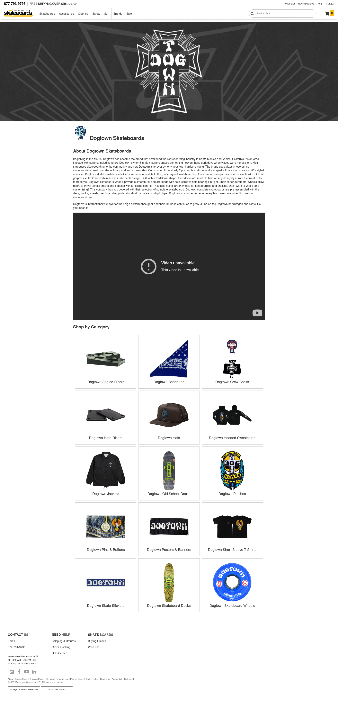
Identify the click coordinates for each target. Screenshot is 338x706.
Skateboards (47, 13)
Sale (129, 13)
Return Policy (21, 678)
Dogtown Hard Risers (105, 437)
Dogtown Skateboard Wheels (232, 605)
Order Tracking (61, 647)
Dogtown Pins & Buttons (106, 549)
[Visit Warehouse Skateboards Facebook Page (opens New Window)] (19, 672)
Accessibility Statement (123, 678)
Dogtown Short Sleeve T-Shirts (232, 549)
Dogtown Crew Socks (232, 381)
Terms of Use (62, 678)
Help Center (59, 653)
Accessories (66, 13)
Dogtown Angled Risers (105, 381)
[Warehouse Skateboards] (20, 14)
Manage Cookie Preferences (24, 689)
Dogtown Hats (169, 437)
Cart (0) (330, 3)
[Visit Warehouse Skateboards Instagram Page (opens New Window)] (12, 672)
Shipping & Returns (64, 641)
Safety (96, 13)
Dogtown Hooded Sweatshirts (232, 437)
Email (11, 641)
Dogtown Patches (232, 493)
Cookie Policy (91, 678)
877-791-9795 (14, 4)
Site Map (50, 678)
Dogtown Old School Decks (168, 493)
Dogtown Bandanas (169, 381)
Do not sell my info (57, 689)
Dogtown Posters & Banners (169, 549)
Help (320, 3)
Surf (106, 13)
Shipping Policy (37, 678)
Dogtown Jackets (105, 493)
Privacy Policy (77, 678)
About (10, 678)
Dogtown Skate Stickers (105, 605)
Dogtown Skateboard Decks (169, 605)
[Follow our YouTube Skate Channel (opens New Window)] (27, 672)
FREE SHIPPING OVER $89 (53, 3)
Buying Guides (306, 3)
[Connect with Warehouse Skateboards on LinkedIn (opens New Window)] (34, 672)
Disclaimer (105, 678)
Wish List (290, 3)
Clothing (83, 13)
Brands (117, 13)
